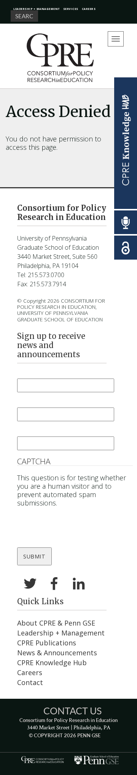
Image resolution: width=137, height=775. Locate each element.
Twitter (30, 584)
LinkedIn (78, 584)
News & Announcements (57, 652)
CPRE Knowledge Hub (52, 662)
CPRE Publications (46, 642)
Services (70, 9)
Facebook (54, 584)
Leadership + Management (36, 9)
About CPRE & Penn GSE (56, 622)
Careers (89, 9)
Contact (30, 682)
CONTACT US (72, 710)
